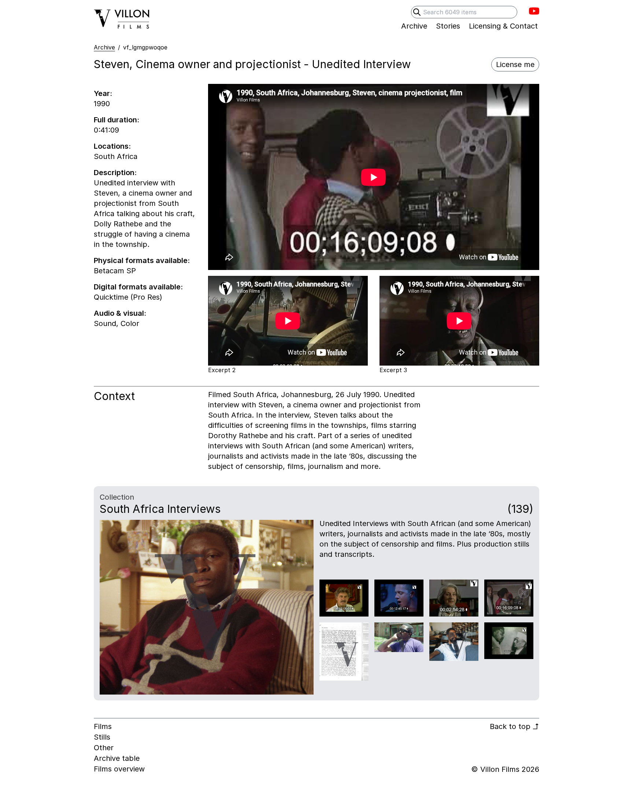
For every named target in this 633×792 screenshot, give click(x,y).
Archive (104, 47)
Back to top (514, 726)
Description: (115, 172)
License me (515, 64)
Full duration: (116, 119)
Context (114, 396)
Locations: (112, 146)
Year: (103, 93)
